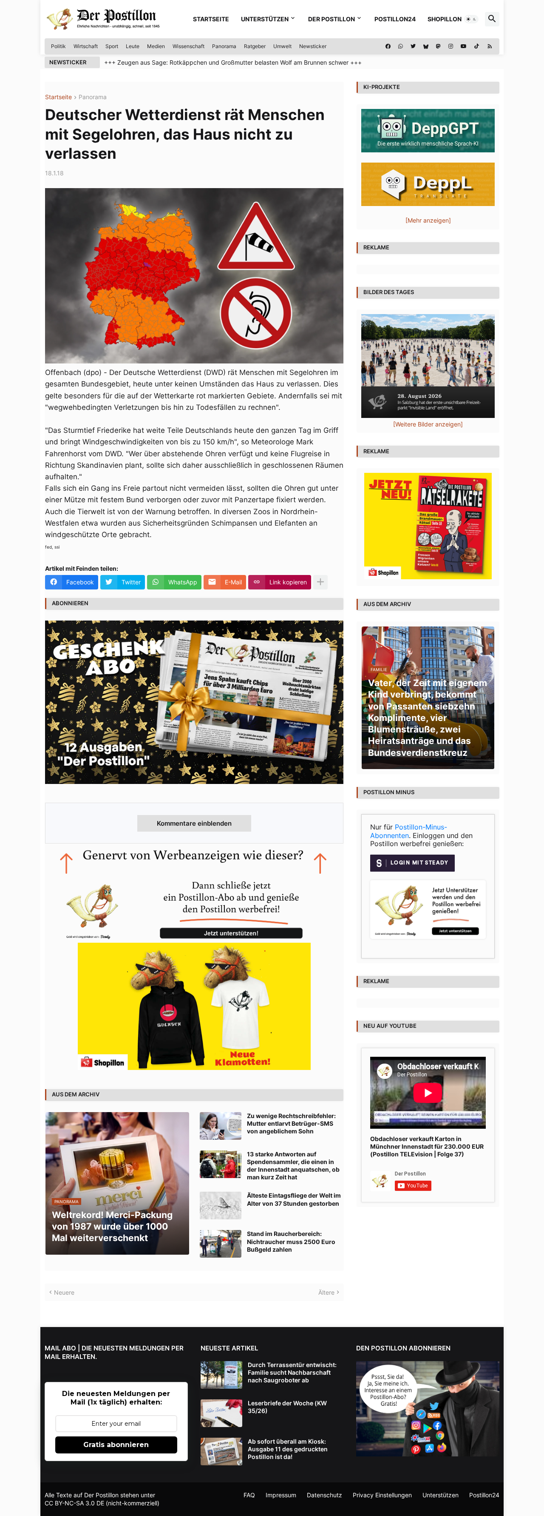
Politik (58, 46)
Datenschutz (324, 1495)
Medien (156, 46)
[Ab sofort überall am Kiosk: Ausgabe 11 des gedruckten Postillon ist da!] (221, 1451)
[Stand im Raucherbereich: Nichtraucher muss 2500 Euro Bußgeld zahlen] (220, 1244)
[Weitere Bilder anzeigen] (428, 424)
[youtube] (464, 46)
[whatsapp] (400, 46)
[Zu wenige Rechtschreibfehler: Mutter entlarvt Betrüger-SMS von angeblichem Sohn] (220, 1126)
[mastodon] (438, 46)
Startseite (211, 19)
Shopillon (445, 19)
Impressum (281, 1495)
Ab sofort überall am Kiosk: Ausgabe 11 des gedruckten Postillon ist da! (288, 1449)
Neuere (64, 1292)
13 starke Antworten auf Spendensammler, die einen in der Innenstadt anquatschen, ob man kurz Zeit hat (293, 1165)
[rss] (490, 46)
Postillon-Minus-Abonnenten (408, 831)
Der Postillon (331, 19)
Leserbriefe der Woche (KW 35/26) (287, 1406)
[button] (471, 19)
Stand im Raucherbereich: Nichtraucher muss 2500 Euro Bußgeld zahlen (291, 1241)
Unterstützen (265, 19)
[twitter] (413, 46)
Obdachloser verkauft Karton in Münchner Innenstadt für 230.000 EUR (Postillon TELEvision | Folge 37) (427, 1146)
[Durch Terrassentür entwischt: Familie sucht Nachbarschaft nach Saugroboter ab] (221, 1375)
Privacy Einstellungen (382, 1495)
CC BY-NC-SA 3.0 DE (74, 1503)
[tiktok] (476, 46)
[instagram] (450, 46)
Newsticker (312, 46)
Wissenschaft (188, 46)
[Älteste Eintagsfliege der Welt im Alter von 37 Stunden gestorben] (220, 1205)
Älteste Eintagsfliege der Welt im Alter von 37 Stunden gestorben (294, 1199)
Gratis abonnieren (116, 1445)
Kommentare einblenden (194, 823)
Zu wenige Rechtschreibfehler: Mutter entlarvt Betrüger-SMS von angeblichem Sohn (291, 1123)
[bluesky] (425, 46)
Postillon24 (395, 19)
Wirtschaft (86, 46)
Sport (111, 46)
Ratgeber (255, 46)
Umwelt (282, 46)
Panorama (224, 46)
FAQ (249, 1495)
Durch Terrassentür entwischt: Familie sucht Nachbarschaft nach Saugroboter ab (292, 1372)
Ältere (326, 1292)
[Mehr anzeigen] (320, 582)
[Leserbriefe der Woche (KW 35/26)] (221, 1413)
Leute (132, 46)
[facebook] (388, 46)
